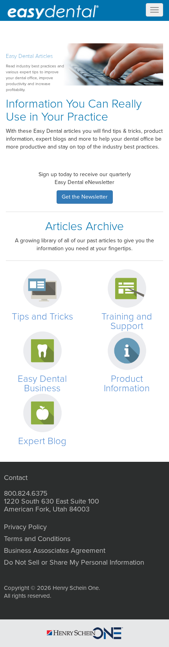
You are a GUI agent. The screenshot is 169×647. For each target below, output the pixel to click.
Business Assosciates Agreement (54, 550)
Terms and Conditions (37, 538)
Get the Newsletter (85, 196)
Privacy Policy (25, 526)
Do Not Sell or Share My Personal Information (74, 562)
